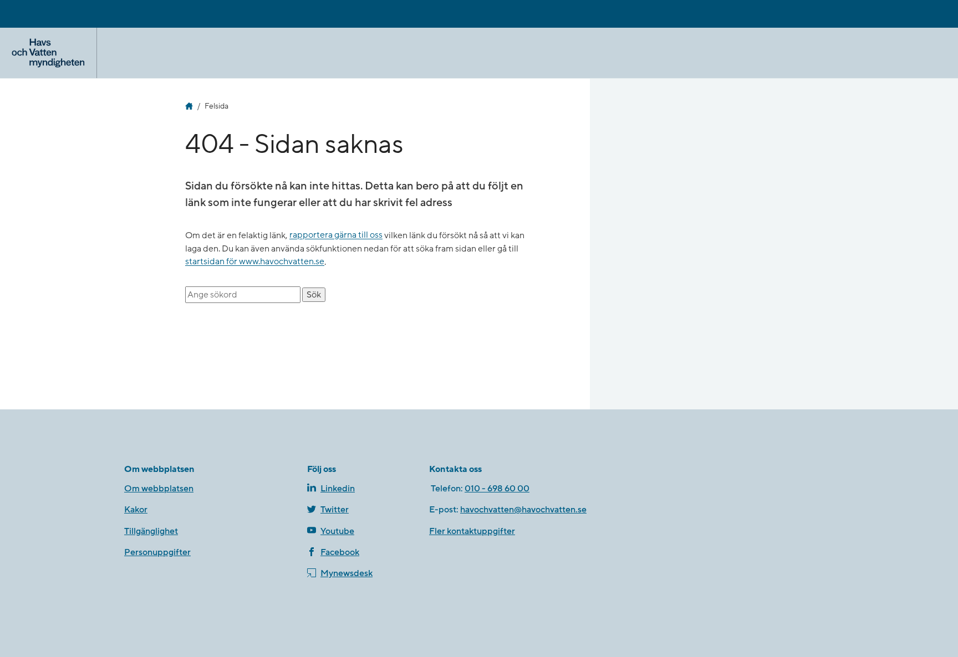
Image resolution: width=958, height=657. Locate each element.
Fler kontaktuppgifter (472, 531)
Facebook (339, 552)
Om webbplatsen (158, 488)
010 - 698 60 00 (497, 488)
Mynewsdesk (346, 573)
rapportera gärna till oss (336, 235)
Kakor (135, 509)
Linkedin (337, 488)
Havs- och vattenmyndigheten (189, 106)
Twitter (334, 509)
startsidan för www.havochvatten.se (254, 262)
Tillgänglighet (151, 531)
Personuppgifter (157, 552)
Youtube (337, 531)
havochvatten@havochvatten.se (523, 509)
